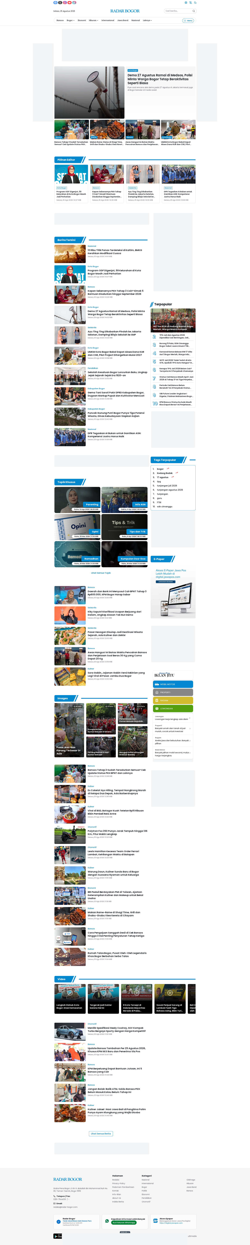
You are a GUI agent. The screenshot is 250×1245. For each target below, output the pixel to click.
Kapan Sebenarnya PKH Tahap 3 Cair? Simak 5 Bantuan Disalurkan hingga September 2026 (106, 195)
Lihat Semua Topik (101, 572)
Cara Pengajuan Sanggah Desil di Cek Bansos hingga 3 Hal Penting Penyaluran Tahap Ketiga (116, 934)
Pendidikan (93, 368)
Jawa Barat (122, 20)
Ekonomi (82, 20)
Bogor (70, 20)
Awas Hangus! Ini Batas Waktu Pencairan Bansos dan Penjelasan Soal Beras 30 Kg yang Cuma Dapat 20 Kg (117, 655)
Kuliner (91, 668)
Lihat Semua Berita (101, 1133)
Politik (144, 1190)
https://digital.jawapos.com (171, 1223)
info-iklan (116, 1194)
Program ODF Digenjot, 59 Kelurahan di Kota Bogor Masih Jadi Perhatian (71, 194)
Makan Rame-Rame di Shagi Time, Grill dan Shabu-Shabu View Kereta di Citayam (107, 144)
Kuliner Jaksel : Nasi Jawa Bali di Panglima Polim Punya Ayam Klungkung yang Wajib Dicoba (117, 1111)
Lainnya (146, 20)
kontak (115, 1190)
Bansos (60, 20)
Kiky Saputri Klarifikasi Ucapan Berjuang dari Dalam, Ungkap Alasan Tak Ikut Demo (114, 613)
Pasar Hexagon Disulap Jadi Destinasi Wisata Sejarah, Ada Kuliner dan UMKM (115, 633)
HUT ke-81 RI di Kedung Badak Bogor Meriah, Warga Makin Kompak (173, 328)
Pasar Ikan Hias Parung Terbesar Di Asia (68, 750)
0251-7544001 (59, 1199)
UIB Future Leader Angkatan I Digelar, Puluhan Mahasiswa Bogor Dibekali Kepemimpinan (176, 396)
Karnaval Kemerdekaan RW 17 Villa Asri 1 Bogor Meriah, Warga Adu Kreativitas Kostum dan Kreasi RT (176, 354)
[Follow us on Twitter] (60, 2)
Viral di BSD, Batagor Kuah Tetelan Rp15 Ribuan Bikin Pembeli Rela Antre (116, 812)
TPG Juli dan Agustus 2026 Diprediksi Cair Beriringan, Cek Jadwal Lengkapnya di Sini (174, 337)
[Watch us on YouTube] (69, 2)
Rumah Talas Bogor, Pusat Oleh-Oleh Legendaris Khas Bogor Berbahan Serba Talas (117, 954)
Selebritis (92, 327)
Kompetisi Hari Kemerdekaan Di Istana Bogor (99, 731)
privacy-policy (118, 1183)
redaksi (115, 1179)
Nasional (136, 20)
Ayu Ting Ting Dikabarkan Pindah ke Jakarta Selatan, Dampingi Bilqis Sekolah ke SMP (141, 195)
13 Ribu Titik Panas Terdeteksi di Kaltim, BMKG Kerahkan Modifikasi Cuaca (115, 251)
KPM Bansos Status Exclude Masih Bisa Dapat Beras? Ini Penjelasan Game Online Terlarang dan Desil (176, 405)
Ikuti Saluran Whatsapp (124, 1222)
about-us (116, 1198)
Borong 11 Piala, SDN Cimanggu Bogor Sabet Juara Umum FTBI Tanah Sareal (174, 346)
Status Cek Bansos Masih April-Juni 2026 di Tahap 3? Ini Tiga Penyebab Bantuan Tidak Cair (176, 379)
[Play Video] (70, 992)
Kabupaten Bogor (96, 388)
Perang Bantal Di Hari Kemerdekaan (98, 753)
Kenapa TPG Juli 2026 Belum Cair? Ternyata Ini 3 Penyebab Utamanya (176, 370)
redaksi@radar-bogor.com (65, 1207)
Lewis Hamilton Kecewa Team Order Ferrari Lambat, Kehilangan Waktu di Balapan (113, 853)
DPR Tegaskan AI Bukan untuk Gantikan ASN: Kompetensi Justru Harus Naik (178, 194)
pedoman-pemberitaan (123, 1187)
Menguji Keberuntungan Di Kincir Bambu (131, 753)
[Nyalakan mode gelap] (195, 2)
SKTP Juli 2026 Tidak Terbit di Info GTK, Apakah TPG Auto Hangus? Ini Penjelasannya (176, 363)
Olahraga (191, 1179)
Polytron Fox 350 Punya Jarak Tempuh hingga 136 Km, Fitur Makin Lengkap (117, 832)
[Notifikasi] (190, 2)
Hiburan (92, 20)
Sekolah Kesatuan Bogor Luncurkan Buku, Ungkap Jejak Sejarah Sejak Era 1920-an (117, 374)
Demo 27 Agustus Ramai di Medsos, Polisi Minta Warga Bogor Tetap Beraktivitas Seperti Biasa (160, 79)
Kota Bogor (93, 266)
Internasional (108, 20)
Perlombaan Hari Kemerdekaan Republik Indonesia (131, 721)
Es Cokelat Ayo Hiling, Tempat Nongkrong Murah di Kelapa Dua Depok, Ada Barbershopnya (117, 792)
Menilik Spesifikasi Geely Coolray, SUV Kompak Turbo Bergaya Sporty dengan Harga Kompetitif (117, 1029)
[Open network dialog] (186, 2)
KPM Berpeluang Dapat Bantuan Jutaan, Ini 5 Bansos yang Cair (115, 1070)
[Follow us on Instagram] (65, 2)
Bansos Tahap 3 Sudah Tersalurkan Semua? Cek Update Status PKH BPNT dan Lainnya (71, 144)
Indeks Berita (118, 1201)
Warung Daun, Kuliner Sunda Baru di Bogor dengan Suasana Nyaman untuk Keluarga (113, 873)
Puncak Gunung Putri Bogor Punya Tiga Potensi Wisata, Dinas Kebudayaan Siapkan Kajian (116, 414)
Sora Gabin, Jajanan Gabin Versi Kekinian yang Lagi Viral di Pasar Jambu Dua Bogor (116, 674)
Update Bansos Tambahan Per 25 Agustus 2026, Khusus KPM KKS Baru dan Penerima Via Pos (117, 1050)
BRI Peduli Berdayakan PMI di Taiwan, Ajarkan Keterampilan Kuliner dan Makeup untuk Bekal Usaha (115, 895)
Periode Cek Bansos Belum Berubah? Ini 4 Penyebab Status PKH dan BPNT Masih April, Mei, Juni (176, 388)
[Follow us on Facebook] (55, 2)
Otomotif (92, 827)
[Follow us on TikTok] (74, 2)
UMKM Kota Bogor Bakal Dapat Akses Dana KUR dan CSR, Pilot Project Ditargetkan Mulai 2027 (176, 144)
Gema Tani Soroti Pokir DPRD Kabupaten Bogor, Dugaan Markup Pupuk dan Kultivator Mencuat (116, 394)
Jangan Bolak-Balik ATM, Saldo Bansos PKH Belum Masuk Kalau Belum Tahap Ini (114, 1090)
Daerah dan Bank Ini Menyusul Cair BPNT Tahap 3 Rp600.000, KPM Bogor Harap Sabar (117, 593)
